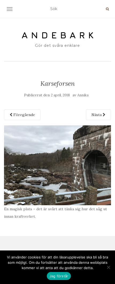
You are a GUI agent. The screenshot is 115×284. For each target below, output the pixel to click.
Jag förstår (58, 276)
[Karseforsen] (57, 164)
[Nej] (108, 267)
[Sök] (107, 9)
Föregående (23, 114)
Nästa (97, 114)
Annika (83, 95)
